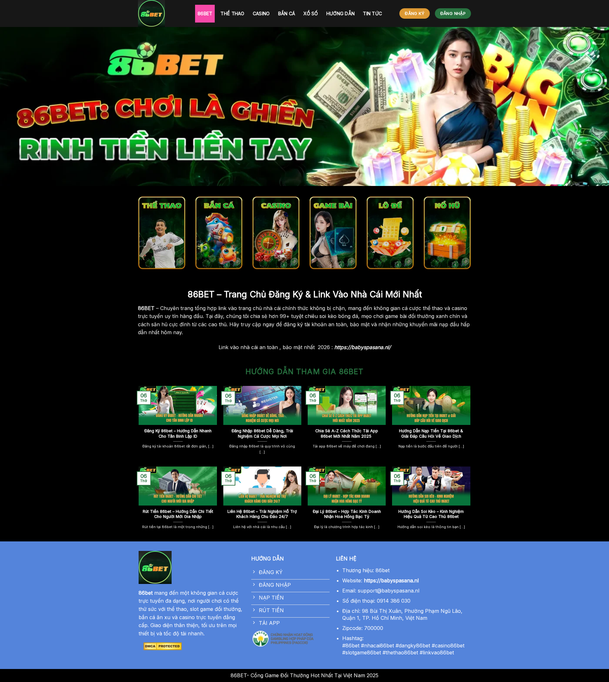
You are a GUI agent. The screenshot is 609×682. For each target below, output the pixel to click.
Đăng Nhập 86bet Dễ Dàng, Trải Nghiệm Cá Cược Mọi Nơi (262, 433)
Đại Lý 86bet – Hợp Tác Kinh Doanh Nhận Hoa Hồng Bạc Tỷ (347, 514)
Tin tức (372, 13)
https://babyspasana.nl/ (362, 347)
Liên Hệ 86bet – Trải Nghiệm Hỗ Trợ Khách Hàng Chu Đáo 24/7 (262, 514)
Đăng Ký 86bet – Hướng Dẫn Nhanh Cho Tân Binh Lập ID (178, 433)
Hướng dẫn (340, 13)
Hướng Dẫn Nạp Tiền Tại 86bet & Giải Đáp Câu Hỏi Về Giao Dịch (431, 433)
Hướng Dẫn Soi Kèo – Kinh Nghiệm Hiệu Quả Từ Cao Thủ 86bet (431, 514)
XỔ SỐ (310, 13)
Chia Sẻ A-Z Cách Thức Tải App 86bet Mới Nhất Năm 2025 (346, 433)
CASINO (261, 13)
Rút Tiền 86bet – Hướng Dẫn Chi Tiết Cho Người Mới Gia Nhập (178, 514)
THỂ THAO (232, 13)
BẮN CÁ (286, 13)
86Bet (205, 13)
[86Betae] (162, 13)
